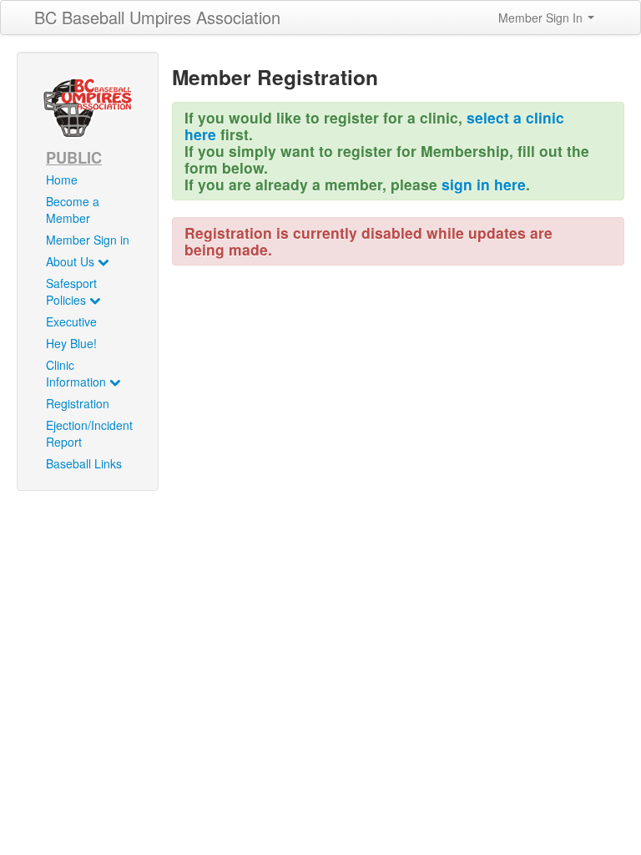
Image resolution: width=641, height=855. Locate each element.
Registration (77, 403)
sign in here (484, 184)
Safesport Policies (71, 291)
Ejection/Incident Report (89, 433)
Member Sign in (87, 239)
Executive (71, 321)
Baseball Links (84, 463)
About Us (72, 261)
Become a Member (72, 209)
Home (62, 179)
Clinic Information (77, 373)
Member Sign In (542, 17)
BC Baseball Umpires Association (157, 17)
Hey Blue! (71, 343)
